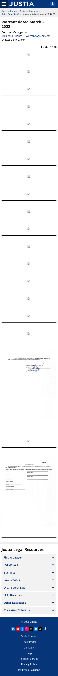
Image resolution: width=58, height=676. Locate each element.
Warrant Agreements (38, 36)
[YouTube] (18, 629)
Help (29, 653)
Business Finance (12, 36)
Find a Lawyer (13, 557)
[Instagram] (27, 629)
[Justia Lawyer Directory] (45, 629)
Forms (13, 11)
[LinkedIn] (13, 629)
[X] (40, 629)
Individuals (11, 565)
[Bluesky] (36, 629)
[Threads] (31, 629)
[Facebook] (22, 629)
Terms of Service (29, 659)
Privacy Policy (29, 664)
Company (29, 647)
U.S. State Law (13, 595)
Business (9, 572)
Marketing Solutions (17, 610)
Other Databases (15, 603)
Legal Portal (29, 642)
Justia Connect (29, 636)
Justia (4, 11)
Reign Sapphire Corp (12, 14)
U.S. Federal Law (14, 587)
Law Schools (12, 580)
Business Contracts (28, 11)
